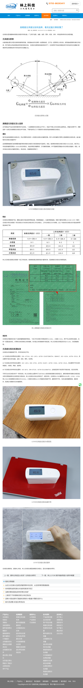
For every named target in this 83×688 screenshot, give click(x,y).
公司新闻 (33, 617)
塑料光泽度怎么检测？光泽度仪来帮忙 (23, 575)
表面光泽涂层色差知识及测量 (47, 628)
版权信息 (29, 681)
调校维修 (45, 681)
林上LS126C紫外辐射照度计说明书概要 (61, 575)
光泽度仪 (6, 617)
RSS (74, 681)
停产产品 (6, 669)
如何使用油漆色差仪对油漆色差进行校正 (19, 588)
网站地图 (55, 681)
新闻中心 (36, 15)
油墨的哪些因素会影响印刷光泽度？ (17, 592)
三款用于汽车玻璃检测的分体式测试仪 (18, 595)
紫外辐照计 (6, 636)
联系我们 (64, 681)
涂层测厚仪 (6, 625)
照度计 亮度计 (7, 663)
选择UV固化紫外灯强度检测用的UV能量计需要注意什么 (24, 598)
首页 (9, 15)
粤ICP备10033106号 (57, 684)
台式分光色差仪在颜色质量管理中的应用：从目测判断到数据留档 (27, 585)
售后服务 (37, 681)
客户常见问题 (47, 622)
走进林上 (55, 15)
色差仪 (5, 620)
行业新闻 (33, 622)
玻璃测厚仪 (6, 633)
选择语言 (75, 4)
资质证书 (60, 622)
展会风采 (60, 631)
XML (69, 681)
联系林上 (64, 15)
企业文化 (60, 633)
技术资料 (46, 15)
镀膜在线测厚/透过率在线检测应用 (21, 649)
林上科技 (10, 681)
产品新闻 (33, 620)
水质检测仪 (6, 666)
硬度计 (5, 631)
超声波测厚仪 (7, 628)
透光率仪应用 (20, 633)
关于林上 (60, 617)
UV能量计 (6, 639)
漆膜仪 (5, 622)
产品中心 (18, 15)
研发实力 (60, 625)
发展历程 (60, 620)
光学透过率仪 (7, 660)
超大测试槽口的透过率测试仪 (15, 602)
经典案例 (27, 15)
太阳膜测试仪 (7, 641)
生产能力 (60, 628)
